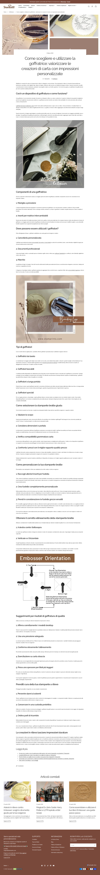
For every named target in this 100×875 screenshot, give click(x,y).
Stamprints (10, 869)
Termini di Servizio (55, 849)
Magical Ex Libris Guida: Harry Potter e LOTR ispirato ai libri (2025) (49, 810)
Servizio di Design (36, 847)
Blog (52, 842)
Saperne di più (7, 821)
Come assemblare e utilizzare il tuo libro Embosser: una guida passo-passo (82, 810)
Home (5, 12)
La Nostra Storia (55, 839)
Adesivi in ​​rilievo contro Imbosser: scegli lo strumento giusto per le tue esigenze (16, 810)
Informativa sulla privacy (57, 852)
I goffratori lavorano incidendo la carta (25, 105)
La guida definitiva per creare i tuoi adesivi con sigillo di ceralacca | (37, 755)
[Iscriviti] (94, 845)
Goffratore (11, 12)
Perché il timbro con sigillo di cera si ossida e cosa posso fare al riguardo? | (39, 756)
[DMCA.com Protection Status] (17, 869)
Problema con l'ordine (37, 844)
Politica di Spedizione (56, 844)
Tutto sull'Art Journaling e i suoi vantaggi (28, 760)
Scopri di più (7, 857)
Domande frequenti (36, 849)
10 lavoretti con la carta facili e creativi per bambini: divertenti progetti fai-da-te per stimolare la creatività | (46, 758)
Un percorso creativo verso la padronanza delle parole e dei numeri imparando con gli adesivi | (44, 753)
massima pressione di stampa (50, 362)
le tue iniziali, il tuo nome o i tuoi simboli (41, 242)
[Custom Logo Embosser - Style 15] (50, 276)
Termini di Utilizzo (83, 848)
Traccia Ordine (35, 842)
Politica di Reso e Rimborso (57, 847)
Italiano (5, 865)
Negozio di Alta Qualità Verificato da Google (15, 846)
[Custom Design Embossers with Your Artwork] (50, 121)
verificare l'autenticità (60, 253)
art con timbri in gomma (74, 270)
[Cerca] (88, 6)
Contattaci (34, 839)
